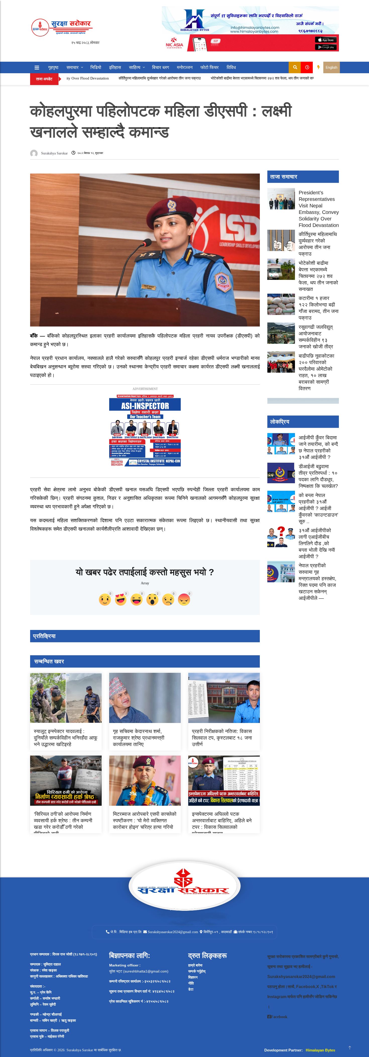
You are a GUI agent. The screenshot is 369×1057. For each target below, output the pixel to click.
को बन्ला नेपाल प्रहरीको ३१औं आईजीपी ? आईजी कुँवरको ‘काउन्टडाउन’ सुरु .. (318, 508)
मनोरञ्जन (185, 67)
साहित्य (134, 67)
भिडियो (95, 67)
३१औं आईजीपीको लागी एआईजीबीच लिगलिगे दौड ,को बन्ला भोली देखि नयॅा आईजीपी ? (317, 543)
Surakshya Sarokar (54, 153)
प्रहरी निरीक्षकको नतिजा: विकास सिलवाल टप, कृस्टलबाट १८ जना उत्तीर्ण (222, 737)
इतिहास (115, 67)
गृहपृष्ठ (53, 67)
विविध (231, 67)
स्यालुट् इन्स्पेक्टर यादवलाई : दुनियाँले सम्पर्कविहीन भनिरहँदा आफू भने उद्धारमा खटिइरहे (65, 737)
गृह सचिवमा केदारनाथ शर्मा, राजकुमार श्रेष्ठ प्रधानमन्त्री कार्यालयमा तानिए (138, 737)
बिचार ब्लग (160, 67)
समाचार (73, 67)
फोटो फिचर (210, 67)
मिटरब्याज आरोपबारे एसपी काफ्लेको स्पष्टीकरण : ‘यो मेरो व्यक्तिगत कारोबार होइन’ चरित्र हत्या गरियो (144, 820)
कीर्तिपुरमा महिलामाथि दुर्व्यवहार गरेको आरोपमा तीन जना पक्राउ (128, 78)
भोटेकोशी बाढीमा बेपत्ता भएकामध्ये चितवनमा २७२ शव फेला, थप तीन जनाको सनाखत (233, 78)
